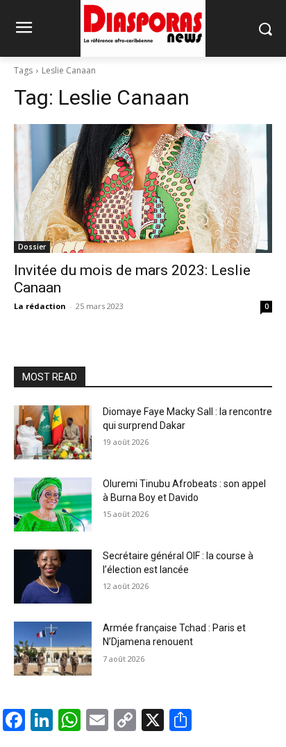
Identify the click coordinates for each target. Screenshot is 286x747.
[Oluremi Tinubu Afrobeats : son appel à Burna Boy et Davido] (53, 504)
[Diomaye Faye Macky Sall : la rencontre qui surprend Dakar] (53, 432)
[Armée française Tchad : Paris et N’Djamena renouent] (53, 649)
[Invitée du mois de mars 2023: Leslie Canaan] (143, 188)
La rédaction (40, 306)
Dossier (32, 247)
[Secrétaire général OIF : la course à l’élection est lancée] (53, 577)
